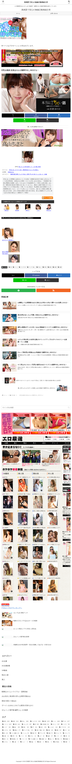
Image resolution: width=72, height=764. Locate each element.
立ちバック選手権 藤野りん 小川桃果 (15, 710)
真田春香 (17, 210)
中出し (39, 267)
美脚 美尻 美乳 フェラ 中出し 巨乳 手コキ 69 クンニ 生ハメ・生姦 (28, 174)
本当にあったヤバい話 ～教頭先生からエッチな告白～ (24, 170)
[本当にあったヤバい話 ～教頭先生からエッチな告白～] (28, 157)
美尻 (55, 267)
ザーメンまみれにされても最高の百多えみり (17, 705)
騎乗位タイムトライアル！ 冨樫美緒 (14, 692)
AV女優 (5, 267)
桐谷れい (28, 210)
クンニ (16, 267)
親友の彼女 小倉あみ (9, 701)
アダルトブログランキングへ (11, 608)
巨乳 (45, 267)
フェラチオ (23, 267)
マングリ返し (32, 267)
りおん (38, 210)
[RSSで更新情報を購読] (53, 290)
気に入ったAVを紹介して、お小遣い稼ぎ (30, 166)
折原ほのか (11, 172)
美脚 (60, 267)
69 (11, 267)
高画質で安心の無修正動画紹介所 (36, 2)
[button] (47, 120)
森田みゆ (7, 210)
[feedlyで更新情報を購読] (18, 290)
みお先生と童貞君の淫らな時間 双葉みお (16, 696)
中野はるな (48, 210)
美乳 (50, 267)
